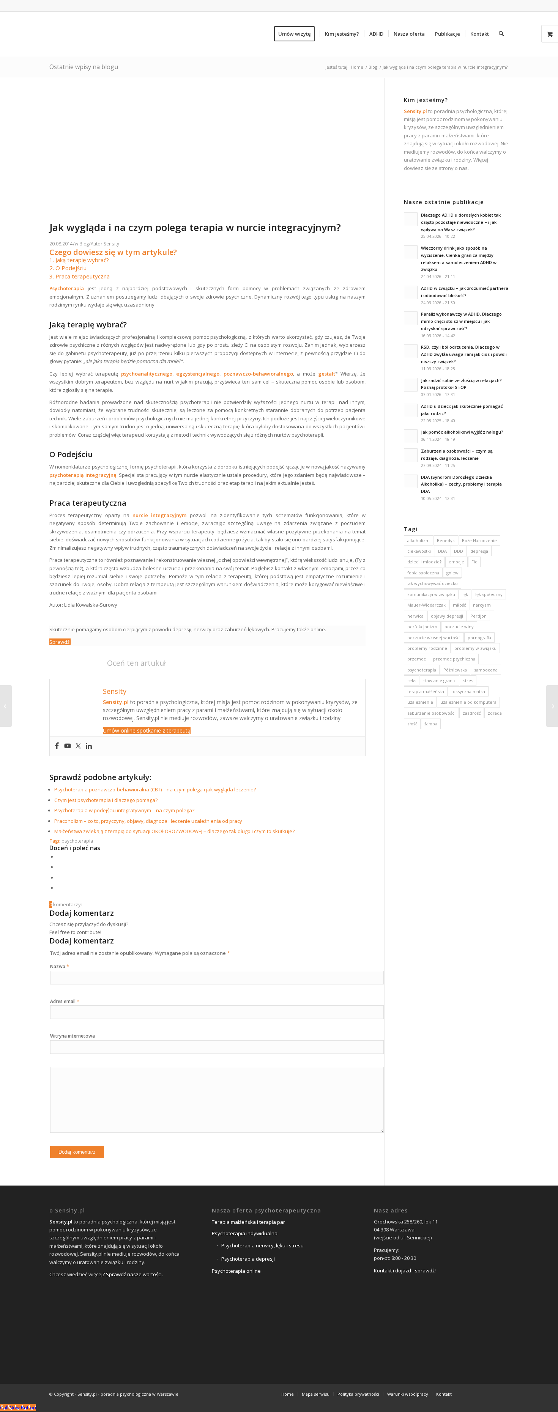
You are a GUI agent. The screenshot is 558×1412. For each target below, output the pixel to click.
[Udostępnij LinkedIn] (59, 877)
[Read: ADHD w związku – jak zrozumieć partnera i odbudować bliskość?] (411, 292)
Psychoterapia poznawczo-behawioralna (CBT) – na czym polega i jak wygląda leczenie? (155, 789)
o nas (461, 168)
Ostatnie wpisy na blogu (83, 67)
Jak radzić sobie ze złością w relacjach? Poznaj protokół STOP (461, 383)
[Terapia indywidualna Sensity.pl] (209, 217)
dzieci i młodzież (424, 561)
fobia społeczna (423, 572)
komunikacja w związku (431, 594)
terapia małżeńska (425, 691)
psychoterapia (77, 841)
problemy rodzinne (427, 648)
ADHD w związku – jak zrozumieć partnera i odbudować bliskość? (464, 291)
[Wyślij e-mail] (59, 887)
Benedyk (446, 540)
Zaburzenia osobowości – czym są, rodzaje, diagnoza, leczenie (457, 454)
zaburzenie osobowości (431, 713)
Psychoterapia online (236, 1270)
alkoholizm (418, 540)
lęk (465, 594)
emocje (456, 561)
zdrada (495, 713)
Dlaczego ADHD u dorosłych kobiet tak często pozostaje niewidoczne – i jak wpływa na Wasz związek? (461, 222)
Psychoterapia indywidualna (244, 1233)
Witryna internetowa (72, 1036)
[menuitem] (297, 34)
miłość (459, 605)
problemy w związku (475, 648)
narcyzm (482, 605)
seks (411, 680)
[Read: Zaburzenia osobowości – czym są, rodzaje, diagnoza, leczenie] (411, 455)
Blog (84, 244)
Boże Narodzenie (479, 540)
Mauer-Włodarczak (426, 605)
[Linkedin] (88, 746)
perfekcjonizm (422, 626)
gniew (452, 572)
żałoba (430, 723)
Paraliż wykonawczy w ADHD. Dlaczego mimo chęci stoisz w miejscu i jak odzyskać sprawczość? (461, 321)
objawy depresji (447, 616)
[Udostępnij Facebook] (59, 856)
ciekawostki (419, 551)
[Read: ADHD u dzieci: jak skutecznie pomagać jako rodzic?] (411, 410)
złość (412, 723)
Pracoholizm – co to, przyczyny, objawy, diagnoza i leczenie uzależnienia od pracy (148, 821)
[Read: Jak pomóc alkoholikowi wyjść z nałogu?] (411, 436)
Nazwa (59, 966)
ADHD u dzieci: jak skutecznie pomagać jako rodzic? (462, 409)
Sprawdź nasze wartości (134, 1274)
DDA (442, 551)
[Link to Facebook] (468, 1393)
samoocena (486, 670)
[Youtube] (67, 746)
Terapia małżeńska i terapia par (248, 1222)
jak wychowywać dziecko (432, 583)
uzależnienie (420, 702)
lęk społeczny (489, 594)
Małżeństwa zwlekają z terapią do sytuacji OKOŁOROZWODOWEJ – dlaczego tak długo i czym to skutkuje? (174, 831)
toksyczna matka (468, 691)
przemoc (416, 659)
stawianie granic (439, 680)
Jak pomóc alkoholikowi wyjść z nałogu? (462, 432)
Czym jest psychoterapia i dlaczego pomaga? (106, 800)
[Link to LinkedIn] (491, 1393)
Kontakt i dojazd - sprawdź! (405, 1270)
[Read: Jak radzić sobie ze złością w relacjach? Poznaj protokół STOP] (411, 385)
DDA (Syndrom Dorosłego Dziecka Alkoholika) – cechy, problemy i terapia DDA (461, 484)
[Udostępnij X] (59, 866)
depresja (479, 551)
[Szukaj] (501, 34)
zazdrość (472, 713)
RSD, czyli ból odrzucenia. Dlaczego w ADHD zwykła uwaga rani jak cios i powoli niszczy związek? (464, 354)
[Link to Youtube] (503, 1393)
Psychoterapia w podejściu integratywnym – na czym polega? (124, 810)
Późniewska (455, 670)
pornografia (479, 637)
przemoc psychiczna (454, 659)
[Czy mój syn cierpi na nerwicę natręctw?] (6, 706)
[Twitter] (78, 746)
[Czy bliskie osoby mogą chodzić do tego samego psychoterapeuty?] (552, 706)
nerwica (415, 616)
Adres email (64, 1001)
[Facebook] (57, 746)
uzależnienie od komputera (468, 702)
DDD (458, 551)
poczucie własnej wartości (433, 637)
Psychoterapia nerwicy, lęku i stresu (262, 1245)
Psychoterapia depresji (248, 1258)
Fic (474, 561)
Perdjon (478, 616)
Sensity (111, 244)
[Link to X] (480, 1393)
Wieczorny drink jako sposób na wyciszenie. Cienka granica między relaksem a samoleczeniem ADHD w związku (459, 258)
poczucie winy (459, 626)
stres (468, 680)
